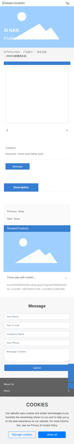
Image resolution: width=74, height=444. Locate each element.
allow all (52, 434)
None (21, 211)
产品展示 (28, 51)
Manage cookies (22, 434)
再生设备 (42, 51)
